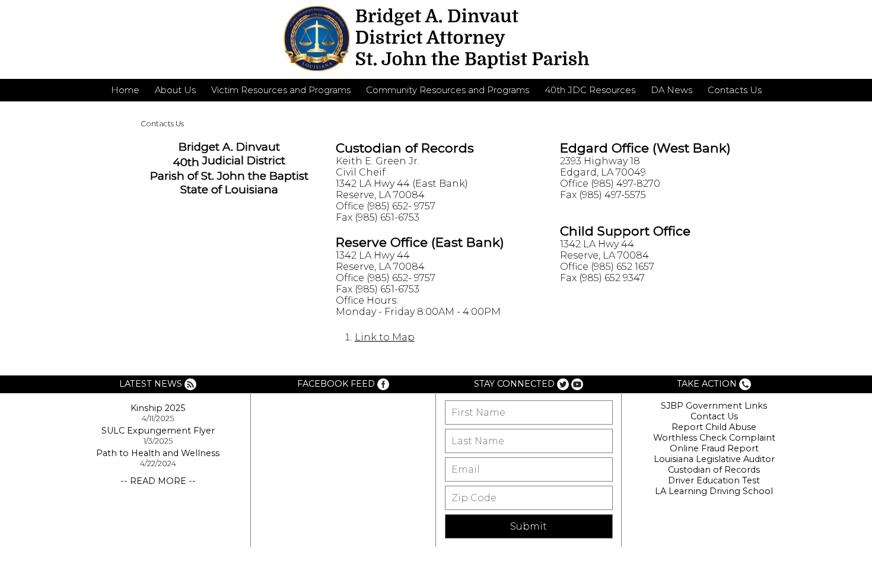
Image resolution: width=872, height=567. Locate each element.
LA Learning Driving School (714, 491)
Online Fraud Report (714, 448)
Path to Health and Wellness (157, 453)
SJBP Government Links (714, 405)
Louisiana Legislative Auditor (714, 459)
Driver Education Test (714, 480)
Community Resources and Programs (447, 90)
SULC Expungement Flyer (158, 430)
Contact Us (714, 416)
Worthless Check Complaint (714, 437)
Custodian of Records (714, 469)
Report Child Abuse (713, 427)
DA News (671, 90)
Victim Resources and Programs (281, 90)
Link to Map (385, 337)
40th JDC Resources (590, 90)
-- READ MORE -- (158, 481)
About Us (175, 90)
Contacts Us (735, 90)
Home (125, 90)
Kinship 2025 (158, 408)
